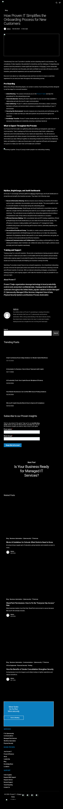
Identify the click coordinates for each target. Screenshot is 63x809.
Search (6, 329)
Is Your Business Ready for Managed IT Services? (31, 469)
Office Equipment (11, 665)
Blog (6, 10)
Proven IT (44, 66)
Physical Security (22, 665)
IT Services (35, 538)
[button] (60, 2)
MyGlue (33, 193)
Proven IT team (41, 94)
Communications (28, 662)
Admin (9, 29)
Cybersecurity (27, 538)
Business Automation (16, 538)
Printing (30, 665)
